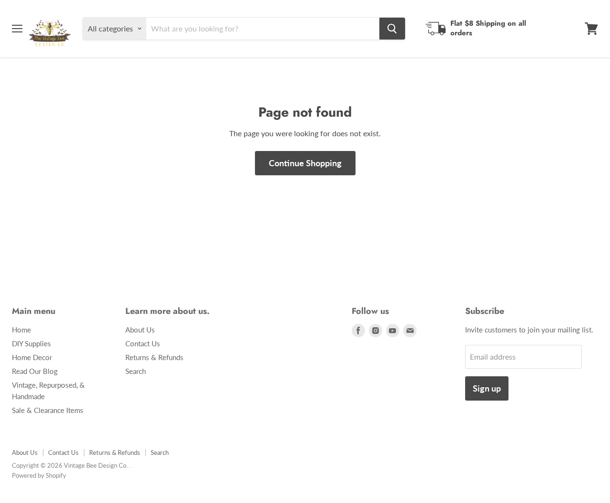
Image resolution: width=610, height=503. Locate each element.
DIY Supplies (31, 343)
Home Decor (32, 357)
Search (135, 371)
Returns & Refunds (154, 357)
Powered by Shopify (39, 475)
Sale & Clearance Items (47, 410)
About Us (140, 329)
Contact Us (142, 343)
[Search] (392, 29)
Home (21, 329)
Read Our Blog (35, 371)
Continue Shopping (305, 163)
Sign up (487, 388)
